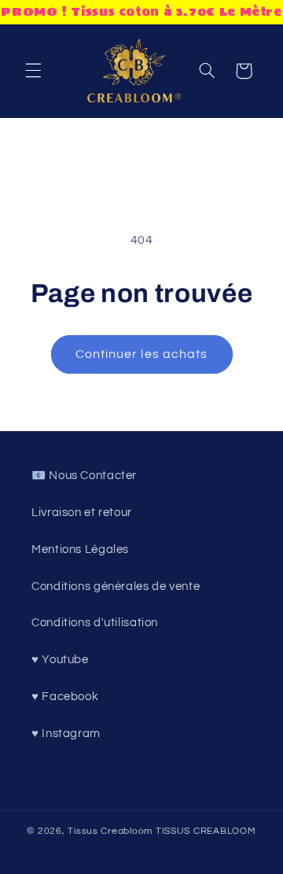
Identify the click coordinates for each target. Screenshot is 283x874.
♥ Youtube (60, 660)
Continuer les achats (141, 354)
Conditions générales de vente (115, 586)
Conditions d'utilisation (94, 623)
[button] (33, 71)
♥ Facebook (64, 697)
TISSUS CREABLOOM (206, 831)
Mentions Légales (80, 549)
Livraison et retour (81, 512)
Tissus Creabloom (112, 831)
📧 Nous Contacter (84, 475)
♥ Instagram (66, 733)
